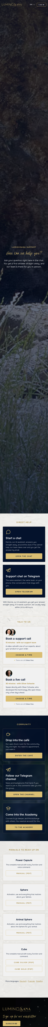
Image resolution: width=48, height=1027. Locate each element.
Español (39, 981)
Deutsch (23, 981)
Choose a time (24, 655)
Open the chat (24, 556)
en (31, 4)
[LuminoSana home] (12, 4)
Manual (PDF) (24, 873)
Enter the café (24, 756)
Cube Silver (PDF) (24, 962)
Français (31, 981)
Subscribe (11, 1024)
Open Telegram (24, 592)
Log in (41, 5)
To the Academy (24, 827)
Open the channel (24, 794)
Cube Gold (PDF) (24, 969)
